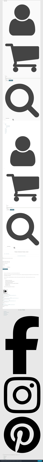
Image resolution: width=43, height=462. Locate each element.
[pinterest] (22, 453)
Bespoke (6, 131)
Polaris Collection (8, 126)
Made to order (4, 303)
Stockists (6, 129)
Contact (6, 132)
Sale (6, 127)
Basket (7, 80)
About (5, 128)
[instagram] (22, 415)
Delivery (6, 130)
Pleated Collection (8, 125)
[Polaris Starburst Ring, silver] (9, 304)
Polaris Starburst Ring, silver (5, 305)
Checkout (11, 80)
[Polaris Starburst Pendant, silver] (9, 295)
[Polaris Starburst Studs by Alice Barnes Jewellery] (4, 260)
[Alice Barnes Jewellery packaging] (8, 260)
